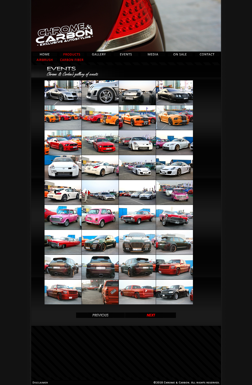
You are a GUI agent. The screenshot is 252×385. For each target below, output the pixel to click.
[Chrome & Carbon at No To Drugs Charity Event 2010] (63, 104)
